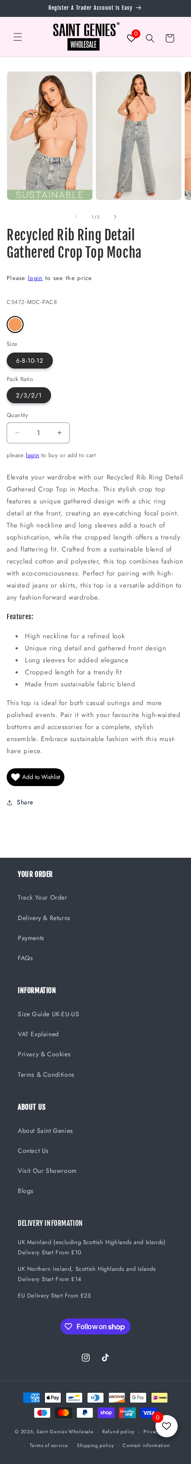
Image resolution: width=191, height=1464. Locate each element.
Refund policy (118, 1431)
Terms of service (49, 1445)
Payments (31, 937)
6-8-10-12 (30, 360)
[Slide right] (115, 217)
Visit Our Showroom (47, 1170)
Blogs (26, 1190)
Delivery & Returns (44, 917)
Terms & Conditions (46, 1074)
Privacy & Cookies (44, 1054)
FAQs (25, 957)
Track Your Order (43, 897)
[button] (18, 37)
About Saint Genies (45, 1130)
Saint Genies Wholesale (64, 1431)
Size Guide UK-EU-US (48, 1014)
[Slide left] (76, 217)
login (35, 278)
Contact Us (33, 1150)
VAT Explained (38, 1034)
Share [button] (25, 802)
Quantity (17, 415)
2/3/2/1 (29, 395)
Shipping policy (95, 1445)
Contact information (146, 1445)
